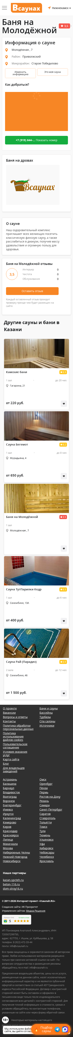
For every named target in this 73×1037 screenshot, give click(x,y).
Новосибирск (11, 861)
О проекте (10, 708)
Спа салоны (47, 721)
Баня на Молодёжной (22, 517)
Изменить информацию (20, 73)
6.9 (64, 662)
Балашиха (9, 783)
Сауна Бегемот (17, 444)
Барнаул (8, 788)
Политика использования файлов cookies (13, 736)
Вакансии (9, 712)
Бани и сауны (49, 708)
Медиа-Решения (35, 910)
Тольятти (46, 822)
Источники (47, 725)
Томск (43, 826)
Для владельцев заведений (14, 769)
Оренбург (46, 783)
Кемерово (9, 822)
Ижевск (8, 809)
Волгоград (10, 796)
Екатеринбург (12, 805)
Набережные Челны (16, 852)
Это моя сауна (52, 72)
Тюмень (45, 835)
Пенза (44, 788)
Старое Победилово (45, 63)
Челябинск (47, 856)
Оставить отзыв (32, 291)
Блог (6, 763)
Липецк (8, 839)
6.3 (64, 372)
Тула (43, 831)
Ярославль (47, 861)
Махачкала (10, 843)
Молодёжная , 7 (22, 50)
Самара (45, 805)
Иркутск (8, 813)
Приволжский (31, 56)
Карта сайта (11, 759)
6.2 (64, 444)
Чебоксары (47, 852)
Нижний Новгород (15, 856)
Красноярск (11, 835)
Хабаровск (46, 848)
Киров (7, 826)
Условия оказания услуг (15, 753)
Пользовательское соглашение (15, 745)
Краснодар (10, 831)
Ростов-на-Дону (50, 796)
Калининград (12, 818)
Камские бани (16, 372)
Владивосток (11, 792)
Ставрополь (47, 818)
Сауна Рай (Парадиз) (21, 662)
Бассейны (46, 712)
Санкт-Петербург (51, 809)
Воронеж (9, 801)
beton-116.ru (11, 884)
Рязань (44, 801)
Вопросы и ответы (15, 717)
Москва (8, 848)
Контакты (9, 721)
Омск (43, 779)
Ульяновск (47, 839)
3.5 (64, 517)
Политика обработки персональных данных (18, 727)
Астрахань (10, 779)
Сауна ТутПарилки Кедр (23, 589)
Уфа (42, 843)
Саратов (45, 813)
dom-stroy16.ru (13, 888)
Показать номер (36, 140)
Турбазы (45, 717)
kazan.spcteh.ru (13, 880)
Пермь (44, 792)
